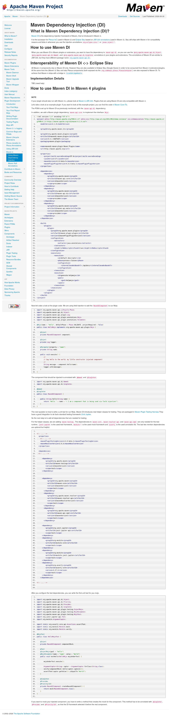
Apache (7, 16)
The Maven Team (11, 199)
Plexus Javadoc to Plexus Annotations (13, 144)
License (7, 28)
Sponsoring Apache (12, 292)
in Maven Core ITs (120, 104)
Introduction (11, 104)
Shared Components (11, 267)
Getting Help (9, 189)
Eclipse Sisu (80, 39)
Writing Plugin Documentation (12, 117)
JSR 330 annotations (101, 39)
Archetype (10, 237)
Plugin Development (12, 101)
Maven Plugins (10, 63)
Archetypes (8, 217)
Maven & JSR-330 (86, 101)
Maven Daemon (12, 72)
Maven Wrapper (12, 84)
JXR (8, 250)
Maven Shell (11, 75)
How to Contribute (11, 186)
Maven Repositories (12, 97)
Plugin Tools (11, 256)
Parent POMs (9, 224)
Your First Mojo (12, 107)
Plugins (7, 227)
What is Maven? (10, 36)
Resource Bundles (13, 259)
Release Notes (10, 52)
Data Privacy (9, 289)
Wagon (9, 275)
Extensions (8, 220)
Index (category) (10, 91)
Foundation (8, 285)
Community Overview (12, 180)
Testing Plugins (12, 122)
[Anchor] (111, 31)
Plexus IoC (53, 39)
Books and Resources (13, 172)
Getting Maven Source (13, 196)
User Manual (9, 94)
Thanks (7, 295)
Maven (15, 16)
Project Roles (9, 183)
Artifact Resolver (12, 240)
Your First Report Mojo (13, 111)
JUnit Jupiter (86, 414)
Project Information (11, 206)
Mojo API (9, 125)
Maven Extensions (11, 66)
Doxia (6, 88)
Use (6, 45)
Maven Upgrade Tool (12, 80)
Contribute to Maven (12, 169)
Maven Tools (9, 69)
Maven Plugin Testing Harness (147, 412)
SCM (8, 262)
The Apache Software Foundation (27, 713)
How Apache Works (12, 282)
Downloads (122, 16)
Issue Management (12, 192)
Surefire (9, 271)
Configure (8, 49)
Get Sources (135, 16)
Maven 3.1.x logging (14, 128)
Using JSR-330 (12, 148)
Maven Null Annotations (12, 164)
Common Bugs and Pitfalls (13, 132)
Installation (8, 39)
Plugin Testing (11, 253)
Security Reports (10, 55)
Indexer (9, 246)
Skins (6, 230)
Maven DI (35, 36)
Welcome (8, 25)
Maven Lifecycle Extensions (12, 138)
